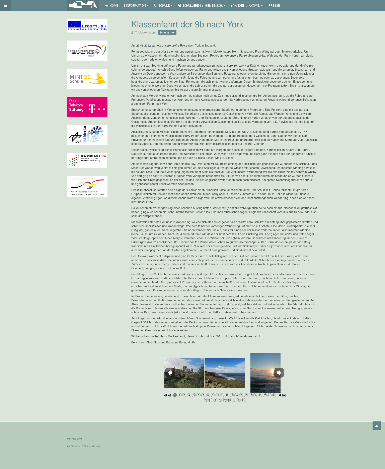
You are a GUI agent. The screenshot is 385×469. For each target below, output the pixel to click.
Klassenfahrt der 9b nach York (187, 24)
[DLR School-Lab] (87, 134)
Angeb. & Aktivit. (247, 5)
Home (113, 5)
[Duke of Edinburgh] (87, 50)
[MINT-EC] (87, 78)
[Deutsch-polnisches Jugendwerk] (87, 186)
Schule (164, 5)
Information (136, 5)
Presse (274, 5)
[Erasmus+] (87, 25)
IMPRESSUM (74, 438)
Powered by (299, 435)
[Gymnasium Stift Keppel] (83, 5)
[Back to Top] (377, 425)
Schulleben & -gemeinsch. (202, 5)
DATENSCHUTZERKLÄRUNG (83, 446)
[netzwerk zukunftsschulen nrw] (87, 160)
